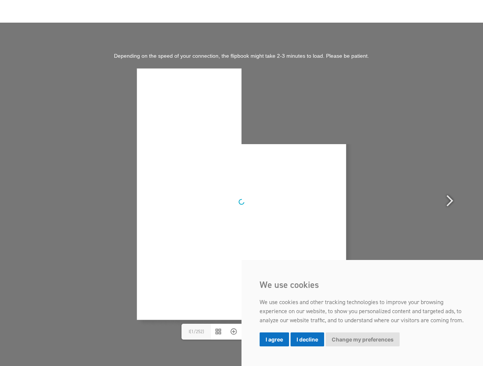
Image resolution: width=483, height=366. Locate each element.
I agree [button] (274, 339)
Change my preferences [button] (363, 339)
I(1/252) (196, 332)
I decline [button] (307, 339)
